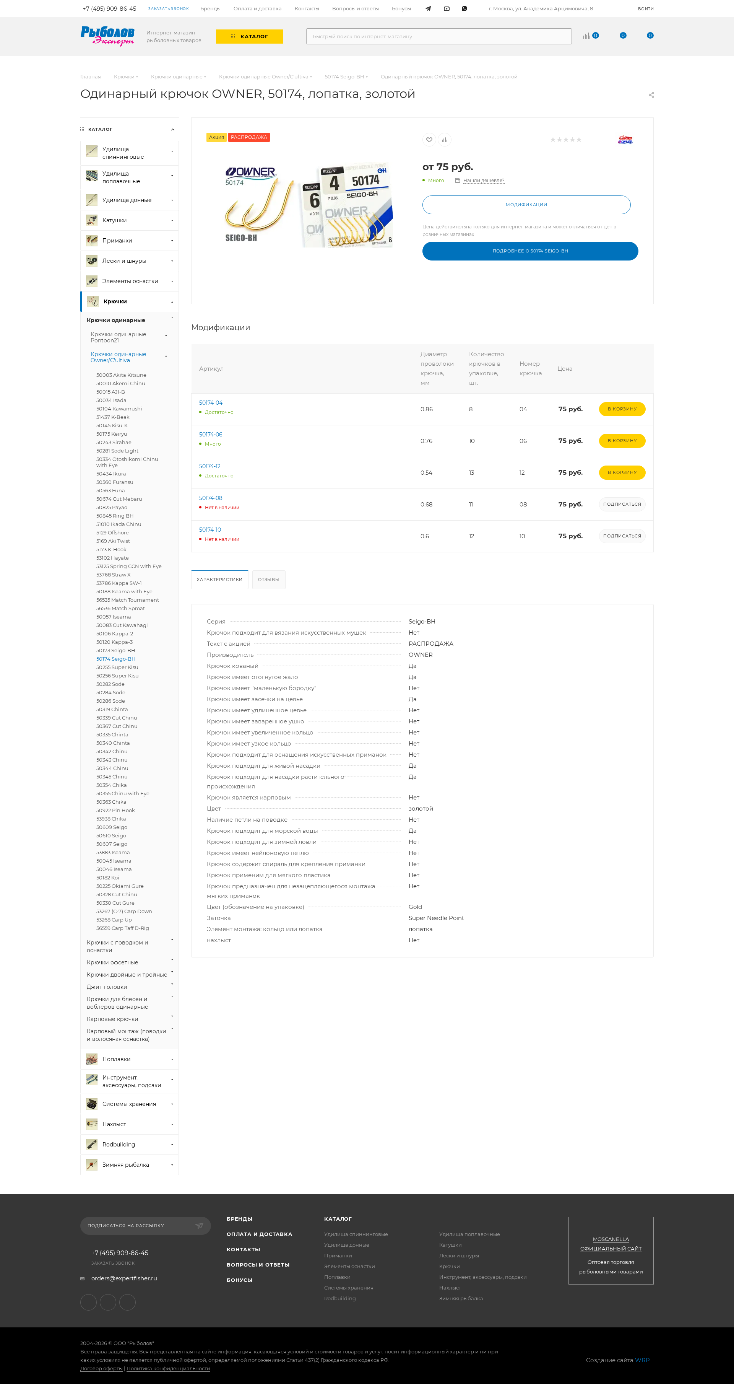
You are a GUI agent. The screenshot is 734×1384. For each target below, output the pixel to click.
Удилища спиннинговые (356, 1234)
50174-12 (210, 466)
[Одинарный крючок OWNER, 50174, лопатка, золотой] (307, 204)
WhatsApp (127, 1302)
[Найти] (562, 36)
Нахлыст (450, 1288)
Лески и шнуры (459, 1255)
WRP (642, 1360)
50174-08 (210, 498)
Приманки (338, 1255)
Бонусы (240, 1280)
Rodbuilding (340, 1298)
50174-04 (210, 402)
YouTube (108, 1302)
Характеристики (220, 579)
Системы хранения (348, 1288)
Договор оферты (101, 1368)
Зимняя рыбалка (461, 1298)
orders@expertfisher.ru (124, 1278)
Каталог (338, 1219)
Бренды (240, 1219)
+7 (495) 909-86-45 (119, 1253)
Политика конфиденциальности (168, 1368)
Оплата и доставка (259, 1234)
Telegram (88, 1302)
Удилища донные (346, 1245)
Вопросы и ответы (258, 1265)
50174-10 (210, 529)
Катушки (450, 1245)
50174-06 (210, 434)
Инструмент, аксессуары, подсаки (483, 1277)
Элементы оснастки (349, 1266)
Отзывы (269, 579)
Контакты (243, 1249)
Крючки (449, 1266)
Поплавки (337, 1277)
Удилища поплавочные (469, 1234)
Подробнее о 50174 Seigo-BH (530, 251)
